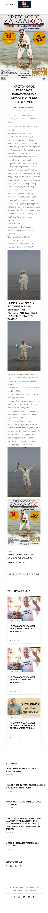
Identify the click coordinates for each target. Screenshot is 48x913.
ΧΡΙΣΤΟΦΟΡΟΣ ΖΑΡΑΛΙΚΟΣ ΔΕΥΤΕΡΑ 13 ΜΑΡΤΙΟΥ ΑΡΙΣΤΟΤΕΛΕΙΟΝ (22, 680)
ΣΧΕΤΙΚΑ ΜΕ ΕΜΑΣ (16, 887)
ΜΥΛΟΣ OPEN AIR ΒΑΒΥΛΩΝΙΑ (21, 554)
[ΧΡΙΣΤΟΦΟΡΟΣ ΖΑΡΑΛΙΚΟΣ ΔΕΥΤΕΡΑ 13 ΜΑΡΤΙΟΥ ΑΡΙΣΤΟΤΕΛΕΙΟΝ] (24, 659)
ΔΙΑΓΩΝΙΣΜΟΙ (31, 891)
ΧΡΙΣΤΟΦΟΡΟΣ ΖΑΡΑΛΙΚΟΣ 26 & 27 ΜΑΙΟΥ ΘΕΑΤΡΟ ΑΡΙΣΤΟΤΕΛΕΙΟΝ (22, 628)
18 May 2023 (14, 640)
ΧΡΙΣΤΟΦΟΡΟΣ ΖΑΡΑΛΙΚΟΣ (20, 558)
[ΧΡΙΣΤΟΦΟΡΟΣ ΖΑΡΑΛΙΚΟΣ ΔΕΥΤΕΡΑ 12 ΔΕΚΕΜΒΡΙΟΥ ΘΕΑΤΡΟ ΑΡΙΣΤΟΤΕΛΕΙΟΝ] (24, 708)
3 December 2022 (16, 737)
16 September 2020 (19, 111)
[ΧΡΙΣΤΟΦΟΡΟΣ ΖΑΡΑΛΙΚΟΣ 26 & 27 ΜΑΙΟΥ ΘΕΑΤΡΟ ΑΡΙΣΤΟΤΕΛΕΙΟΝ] (24, 608)
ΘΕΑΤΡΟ (24, 78)
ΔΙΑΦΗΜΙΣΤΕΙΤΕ (33, 887)
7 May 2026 (9, 791)
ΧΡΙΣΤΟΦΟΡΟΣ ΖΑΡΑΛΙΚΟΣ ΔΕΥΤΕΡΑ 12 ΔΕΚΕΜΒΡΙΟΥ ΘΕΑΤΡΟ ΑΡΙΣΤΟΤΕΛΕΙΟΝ (22, 725)
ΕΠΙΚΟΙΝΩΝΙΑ (17, 891)
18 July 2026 (9, 774)
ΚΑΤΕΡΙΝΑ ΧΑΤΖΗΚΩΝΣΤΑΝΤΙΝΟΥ (24, 107)
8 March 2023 (15, 691)
